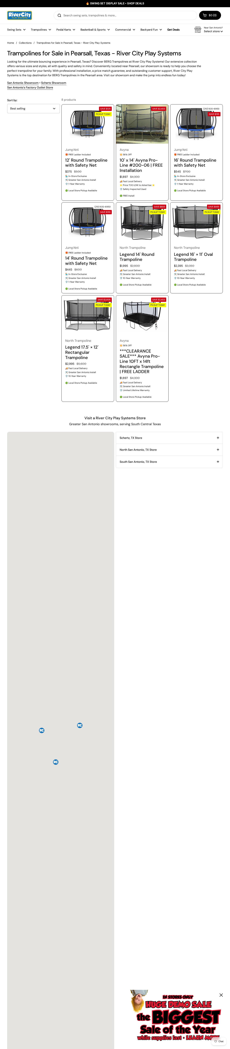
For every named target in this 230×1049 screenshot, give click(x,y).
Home (10, 42)
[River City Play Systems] (19, 15)
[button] (210, 15)
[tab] (169, 438)
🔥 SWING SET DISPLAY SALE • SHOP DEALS (115, 3)
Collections (25, 42)
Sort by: (12, 100)
